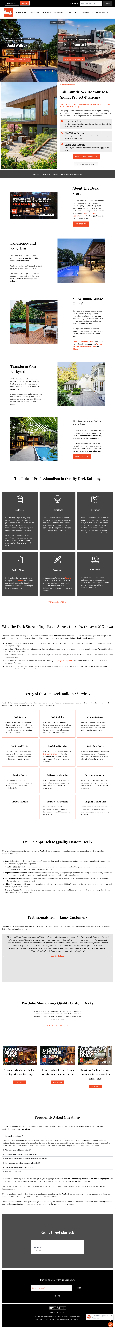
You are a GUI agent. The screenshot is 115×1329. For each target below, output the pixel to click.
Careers (52, 1312)
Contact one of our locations (83, 341)
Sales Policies (75, 1317)
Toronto (99, 344)
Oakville (76, 346)
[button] (34, 205)
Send (78, 1288)
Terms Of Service (50, 1317)
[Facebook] (56, 1296)
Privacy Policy (63, 1317)
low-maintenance (50, 754)
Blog (77, 13)
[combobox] (91, 3)
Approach (34, 13)
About (59, 1312)
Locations (101, 13)
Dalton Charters (57, 964)
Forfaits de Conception (72, 174)
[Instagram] (59, 1296)
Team (69, 13)
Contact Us (87, 13)
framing (68, 578)
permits (21, 581)
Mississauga (84, 346)
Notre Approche (50, 174)
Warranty (39, 1317)
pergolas (61, 661)
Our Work (46, 13)
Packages (59, 13)
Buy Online (24, 3)
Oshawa (92, 346)
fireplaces (69, 661)
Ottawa (75, 349)
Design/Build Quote (11, 3)
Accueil (35, 174)
